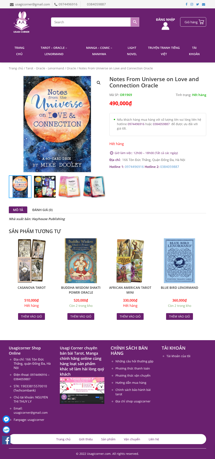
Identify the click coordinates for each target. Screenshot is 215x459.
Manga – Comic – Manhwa (99, 51)
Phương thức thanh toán (132, 368)
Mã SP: (114, 95)
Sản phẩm (108, 439)
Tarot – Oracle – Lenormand (54, 51)
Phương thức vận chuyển (133, 375)
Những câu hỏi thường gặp (134, 361)
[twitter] (197, 4)
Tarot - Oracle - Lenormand (45, 68)
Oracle (71, 68)
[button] (98, 83)
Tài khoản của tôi (178, 356)
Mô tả (18, 210)
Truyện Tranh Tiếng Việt (164, 51)
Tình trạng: (183, 95)
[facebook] (187, 4)
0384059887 (96, 4)
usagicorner (36, 420)
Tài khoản (194, 51)
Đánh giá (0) (42, 210)
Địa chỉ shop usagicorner (133, 401)
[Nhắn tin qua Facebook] (6, 419)
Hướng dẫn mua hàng (130, 383)
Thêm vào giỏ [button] (80, 316)
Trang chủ (19, 51)
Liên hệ (154, 439)
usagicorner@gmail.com (32, 4)
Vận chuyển (132, 439)
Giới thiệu (86, 439)
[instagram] (191, 4)
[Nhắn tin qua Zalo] (6, 429)
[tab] (18, 209)
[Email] (203, 4)
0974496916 (68, 4)
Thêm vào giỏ (31, 316)
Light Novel (132, 51)
